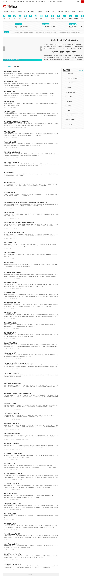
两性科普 (40, 11)
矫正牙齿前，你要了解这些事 (50, 48)
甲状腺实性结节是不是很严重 (12, 71)
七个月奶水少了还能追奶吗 (11, 483)
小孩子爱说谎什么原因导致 (11, 413)
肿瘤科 (41, 18)
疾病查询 (74, 11)
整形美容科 (76, 18)
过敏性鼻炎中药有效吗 (70, 119)
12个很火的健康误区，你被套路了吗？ (48, 27)
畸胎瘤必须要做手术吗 (10, 313)
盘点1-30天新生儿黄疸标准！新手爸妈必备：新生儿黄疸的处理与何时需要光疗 (25, 202)
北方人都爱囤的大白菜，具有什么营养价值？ (75, 27)
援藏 (27, 1)
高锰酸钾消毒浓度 (69, 101)
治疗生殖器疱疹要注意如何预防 (12, 433)
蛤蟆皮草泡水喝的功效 (70, 82)
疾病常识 (26, 11)
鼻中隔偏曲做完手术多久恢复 (12, 303)
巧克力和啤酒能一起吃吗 (71, 115)
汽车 (18, 1)
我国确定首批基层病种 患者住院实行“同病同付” (54, 59)
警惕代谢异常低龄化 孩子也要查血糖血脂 (64, 40)
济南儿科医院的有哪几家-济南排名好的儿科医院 (23, 32)
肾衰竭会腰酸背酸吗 (9, 293)
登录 (82, 1)
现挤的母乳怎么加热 (9, 463)
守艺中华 (45, 1)
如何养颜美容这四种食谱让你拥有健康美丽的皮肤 (17, 393)
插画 (30, 1)
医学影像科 (64, 18)
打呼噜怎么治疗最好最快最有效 (12, 564)
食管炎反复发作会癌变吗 (11, 494)
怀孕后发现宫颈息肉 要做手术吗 (13, 272)
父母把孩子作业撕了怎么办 (11, 423)
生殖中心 (82, 18)
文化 (24, 1)
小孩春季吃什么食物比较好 (11, 544)
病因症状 (20, 11)
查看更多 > (30, 574)
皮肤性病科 (52, 18)
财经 (12, 1)
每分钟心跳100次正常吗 (10, 81)
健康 (33, 1)
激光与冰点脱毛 (69, 96)
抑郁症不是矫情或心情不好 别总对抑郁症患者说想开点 (19, 222)
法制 (42, 1)
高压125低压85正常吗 (10, 242)
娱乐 (15, 1)
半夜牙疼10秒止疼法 (9, 262)
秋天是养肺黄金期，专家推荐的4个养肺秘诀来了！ (21, 27)
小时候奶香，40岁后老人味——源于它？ (73, 48)
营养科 (70, 18)
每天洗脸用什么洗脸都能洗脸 (12, 152)
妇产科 (25, 18)
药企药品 (13, 11)
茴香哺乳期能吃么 (9, 172)
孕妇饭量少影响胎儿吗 (10, 333)
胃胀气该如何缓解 (9, 102)
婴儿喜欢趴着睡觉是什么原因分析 (13, 473)
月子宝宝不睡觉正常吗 (10, 524)
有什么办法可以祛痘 (9, 182)
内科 (4, 18)
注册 (78, 1)
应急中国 (50, 1)
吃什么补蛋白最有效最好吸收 (12, 534)
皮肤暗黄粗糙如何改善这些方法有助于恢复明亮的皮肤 (18, 363)
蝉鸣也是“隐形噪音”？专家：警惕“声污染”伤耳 (54, 55)
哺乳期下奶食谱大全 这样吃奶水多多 (14, 232)
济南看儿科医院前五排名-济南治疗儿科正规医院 (46, 32)
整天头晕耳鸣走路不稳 (10, 514)
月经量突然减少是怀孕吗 (11, 282)
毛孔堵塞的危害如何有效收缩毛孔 (13, 453)
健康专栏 (81, 11)
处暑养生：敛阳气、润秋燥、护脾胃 (64, 52)
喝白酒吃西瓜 (68, 87)
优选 (39, 1)
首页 (4, 1)
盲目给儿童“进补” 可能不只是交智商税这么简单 (75, 46)
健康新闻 (6, 11)
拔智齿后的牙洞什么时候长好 (72, 78)
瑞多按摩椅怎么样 (69, 105)
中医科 (36, 18)
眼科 (20, 18)
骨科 (14, 18)
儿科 (30, 18)
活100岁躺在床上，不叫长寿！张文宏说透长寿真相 (76, 55)
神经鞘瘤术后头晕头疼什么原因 (12, 504)
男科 (46, 18)
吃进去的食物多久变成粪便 (71, 92)
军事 (9, 1)
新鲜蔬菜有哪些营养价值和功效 (12, 554)
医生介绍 (67, 11)
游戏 (21, 1)
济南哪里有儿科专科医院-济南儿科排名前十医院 (69, 32)
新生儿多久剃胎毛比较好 (11, 343)
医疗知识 (47, 11)
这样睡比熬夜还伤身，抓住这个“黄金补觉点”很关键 (55, 57)
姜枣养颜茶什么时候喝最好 (11, 443)
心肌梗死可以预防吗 (9, 112)
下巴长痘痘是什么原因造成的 (12, 373)
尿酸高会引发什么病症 (10, 252)
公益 (36, 1)
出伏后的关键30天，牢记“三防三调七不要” (74, 44)
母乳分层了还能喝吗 (9, 132)
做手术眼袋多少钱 (69, 73)
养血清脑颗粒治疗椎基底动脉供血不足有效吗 (16, 122)
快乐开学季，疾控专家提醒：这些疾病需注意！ (54, 46)
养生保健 (33, 11)
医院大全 (54, 11)
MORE (80, 70)
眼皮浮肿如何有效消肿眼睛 (11, 162)
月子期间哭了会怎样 (9, 192)
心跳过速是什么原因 (9, 92)
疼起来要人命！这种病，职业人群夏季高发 (74, 57)
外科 (9, 18)
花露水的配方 (68, 110)
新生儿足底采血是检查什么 (11, 323)
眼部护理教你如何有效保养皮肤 (12, 383)
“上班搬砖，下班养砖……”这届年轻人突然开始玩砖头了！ (56, 44)
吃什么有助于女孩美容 (10, 403)
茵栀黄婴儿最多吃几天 (10, 212)
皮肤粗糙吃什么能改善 (10, 353)
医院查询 (60, 11)
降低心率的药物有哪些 (10, 142)
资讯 (7, 1)
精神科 (58, 18)
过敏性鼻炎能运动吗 (70, 124)
